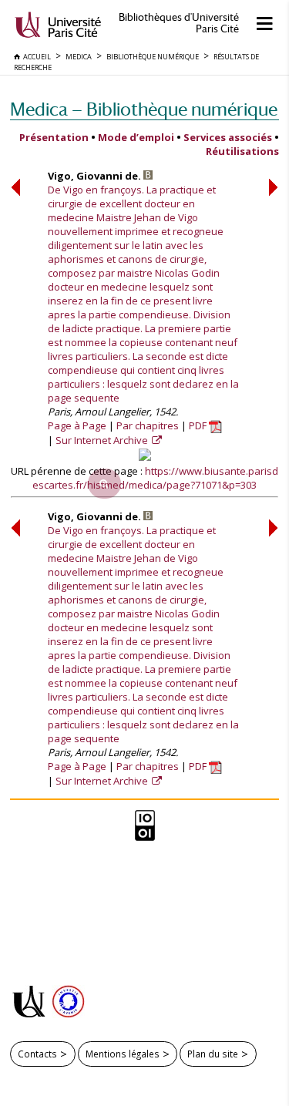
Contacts (37, 1053)
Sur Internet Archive (102, 440)
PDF (199, 425)
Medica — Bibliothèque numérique (143, 109)
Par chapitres (147, 425)
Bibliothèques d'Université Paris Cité (179, 23)
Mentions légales (123, 1053)
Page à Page (77, 425)
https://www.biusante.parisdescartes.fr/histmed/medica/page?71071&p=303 (155, 478)
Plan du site (212, 1053)
